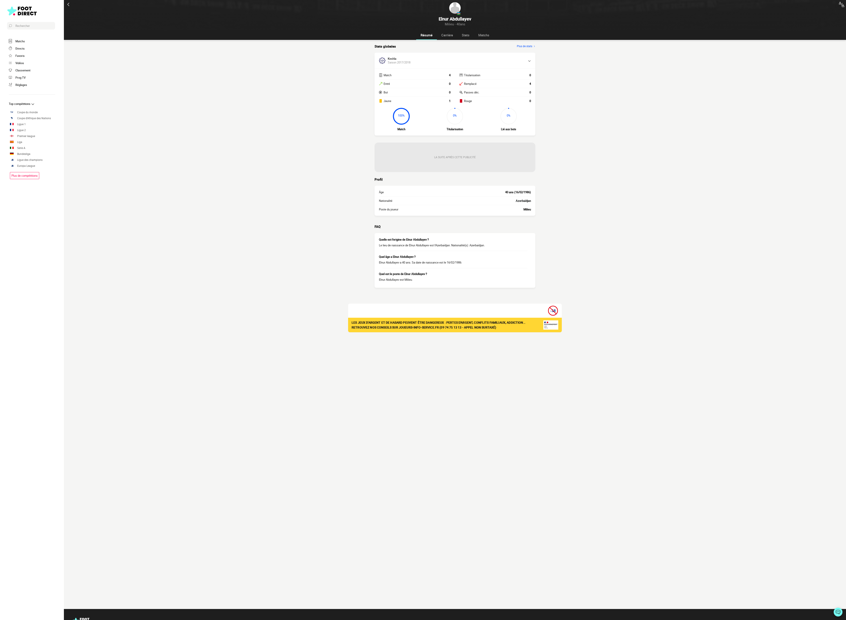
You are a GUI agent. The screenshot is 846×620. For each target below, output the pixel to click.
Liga (19, 142)
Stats (465, 35)
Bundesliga (23, 154)
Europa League (26, 166)
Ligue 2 (21, 130)
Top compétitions (20, 104)
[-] (838, 612)
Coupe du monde (27, 112)
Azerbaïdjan (523, 201)
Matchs (483, 35)
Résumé (426, 35)
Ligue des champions (30, 160)
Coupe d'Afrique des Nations (34, 118)
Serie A (21, 148)
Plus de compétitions (24, 176)
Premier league (26, 136)
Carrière (447, 35)
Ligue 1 (21, 124)
